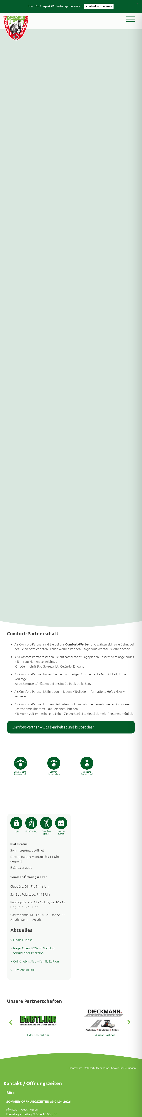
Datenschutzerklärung (96, 1068)
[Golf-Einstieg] (31, 823)
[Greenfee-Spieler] (46, 823)
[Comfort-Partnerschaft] (53, 763)
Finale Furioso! (23, 940)
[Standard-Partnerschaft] (86, 763)
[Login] (16, 823)
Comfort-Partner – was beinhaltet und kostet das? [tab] (53, 727)
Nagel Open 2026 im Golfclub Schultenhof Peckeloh (34, 950)
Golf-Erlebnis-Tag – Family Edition (36, 961)
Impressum (76, 1068)
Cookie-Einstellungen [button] (123, 1068)
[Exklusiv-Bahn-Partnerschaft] (20, 763)
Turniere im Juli (24, 970)
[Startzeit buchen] (61, 823)
